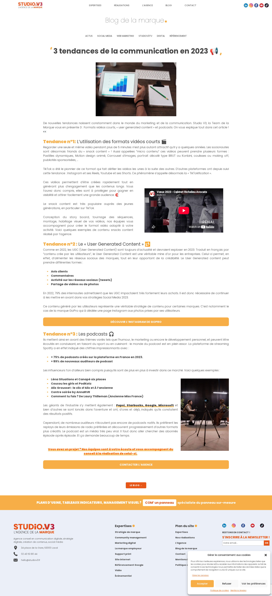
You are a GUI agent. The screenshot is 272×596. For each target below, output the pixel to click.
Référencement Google (129, 565)
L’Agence (180, 543)
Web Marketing (125, 35)
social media (104, 35)
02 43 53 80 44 (29, 554)
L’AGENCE (147, 5)
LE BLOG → (136, 485)
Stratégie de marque (127, 532)
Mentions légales (238, 590)
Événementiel (123, 575)
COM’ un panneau (159, 502)
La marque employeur (128, 548)
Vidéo (118, 570)
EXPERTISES (95, 5)
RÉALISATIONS (121, 5)
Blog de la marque (186, 548)
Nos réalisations (185, 537)
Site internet (122, 559)
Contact (180, 554)
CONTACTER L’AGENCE (136, 465)
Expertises (181, 532)
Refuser (226, 583)
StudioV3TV (145, 35)
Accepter (202, 583)
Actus (89, 35)
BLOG (169, 5)
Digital (161, 35)
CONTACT (190, 5)
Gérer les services (200, 575)
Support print (123, 554)
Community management (131, 537)
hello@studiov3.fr (30, 560)
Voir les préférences (254, 583)
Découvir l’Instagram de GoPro (136, 322)
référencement (178, 35)
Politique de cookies (219, 590)
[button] (265, 555)
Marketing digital (125, 543)
